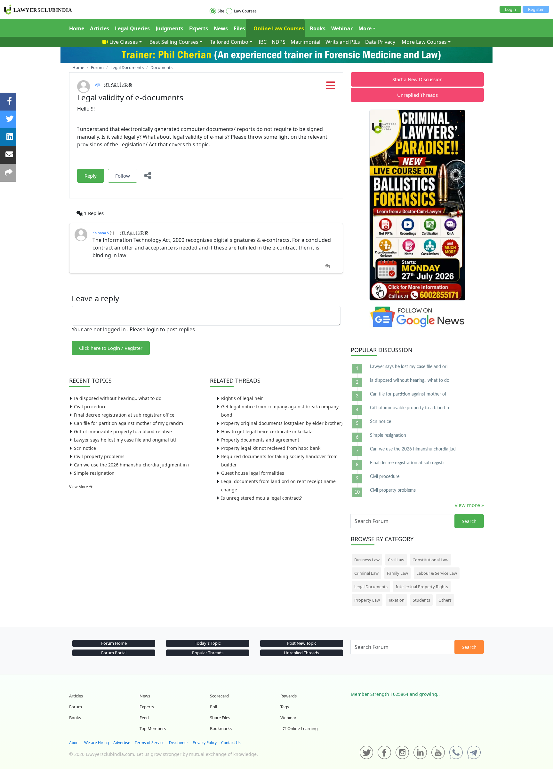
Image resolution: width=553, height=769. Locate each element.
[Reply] (327, 266)
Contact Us (231, 742)
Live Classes (123, 41)
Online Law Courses (278, 28)
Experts (198, 28)
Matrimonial (305, 41)
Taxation (396, 600)
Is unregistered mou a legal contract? (261, 498)
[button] (330, 87)
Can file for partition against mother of (408, 394)
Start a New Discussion (417, 79)
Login (510, 9)
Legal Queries (132, 28)
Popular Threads (207, 653)
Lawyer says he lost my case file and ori (408, 367)
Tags (284, 707)
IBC (263, 41)
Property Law (367, 600)
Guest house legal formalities (252, 473)
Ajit (97, 84)
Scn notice (85, 448)
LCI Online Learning (299, 728)
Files (239, 28)
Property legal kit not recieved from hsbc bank (270, 448)
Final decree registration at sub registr (407, 463)
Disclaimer (178, 742)
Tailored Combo (229, 41)
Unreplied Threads (417, 95)
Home (76, 28)
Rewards (288, 696)
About (74, 742)
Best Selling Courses (173, 41)
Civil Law (396, 560)
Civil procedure (90, 407)
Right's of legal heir (242, 398)
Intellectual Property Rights (422, 586)
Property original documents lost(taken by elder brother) (281, 423)
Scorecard (219, 696)
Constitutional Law (430, 560)
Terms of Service (149, 742)
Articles (99, 28)
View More (79, 486)
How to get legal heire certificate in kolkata (267, 431)
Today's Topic (207, 643)
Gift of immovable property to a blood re (410, 408)
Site (221, 11)
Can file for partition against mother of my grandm (128, 423)
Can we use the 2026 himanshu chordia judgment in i (131, 465)
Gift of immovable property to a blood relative (123, 431)
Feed (144, 717)
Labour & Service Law (436, 573)
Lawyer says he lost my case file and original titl (125, 440)
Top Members (153, 728)
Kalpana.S (101, 232)
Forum (75, 707)
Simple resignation (94, 473)
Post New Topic (301, 643)
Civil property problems (99, 456)
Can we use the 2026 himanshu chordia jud (413, 449)
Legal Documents (371, 586)
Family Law (397, 573)
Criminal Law (366, 573)
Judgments (169, 28)
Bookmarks (221, 728)
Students (421, 600)
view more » (469, 505)
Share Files (220, 717)
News (221, 28)
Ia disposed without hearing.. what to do (117, 398)
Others (445, 600)
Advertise (121, 742)
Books (317, 28)
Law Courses (245, 11)
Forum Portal (113, 653)
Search (469, 521)
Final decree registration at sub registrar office (124, 415)
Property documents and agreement (260, 440)
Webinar (342, 28)
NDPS (278, 41)
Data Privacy (380, 41)
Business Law (367, 560)
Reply (90, 176)
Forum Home (114, 643)
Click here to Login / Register (110, 348)
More (365, 28)
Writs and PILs (342, 41)
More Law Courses (424, 41)
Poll (213, 707)
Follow (122, 176)
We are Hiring (96, 742)
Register (536, 9)
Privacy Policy (205, 742)
